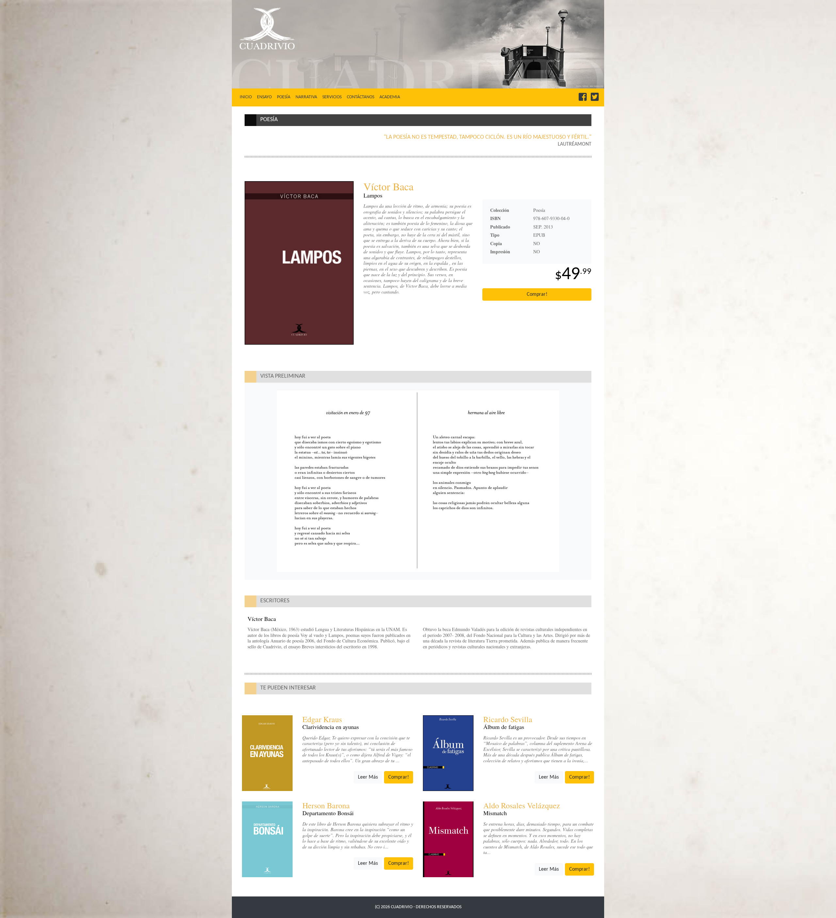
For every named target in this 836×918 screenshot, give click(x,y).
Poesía (283, 97)
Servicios (332, 97)
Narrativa (306, 97)
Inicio (247, 97)
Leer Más (368, 777)
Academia (389, 97)
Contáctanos (360, 97)
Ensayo (264, 97)
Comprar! (537, 294)
